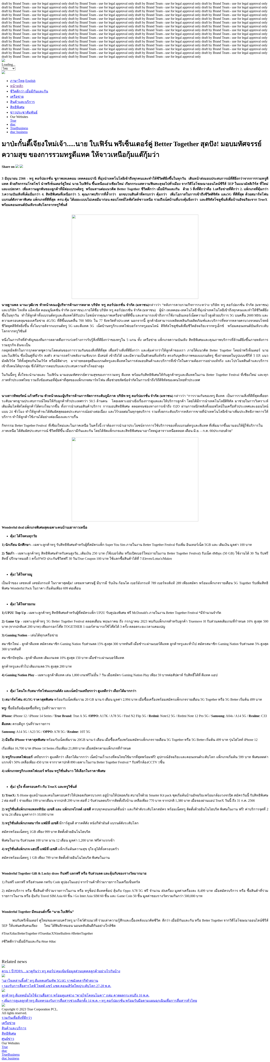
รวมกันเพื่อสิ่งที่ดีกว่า (17, 1017)
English (30, 81)
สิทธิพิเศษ (17, 107)
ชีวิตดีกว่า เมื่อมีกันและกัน (29, 91)
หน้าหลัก (16, 86)
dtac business (19, 132)
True (13, 120)
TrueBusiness (19, 128)
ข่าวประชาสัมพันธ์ (24, 112)
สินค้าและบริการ (22, 102)
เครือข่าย (17, 96)
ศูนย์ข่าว (8, 1039)
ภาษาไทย (17, 81)
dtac (13, 124)
